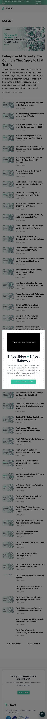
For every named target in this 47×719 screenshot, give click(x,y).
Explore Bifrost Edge (23, 382)
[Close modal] (41, 333)
